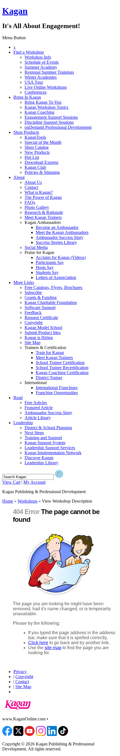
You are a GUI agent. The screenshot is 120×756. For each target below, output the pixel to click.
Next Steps (34, 432)
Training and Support (43, 437)
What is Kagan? (39, 192)
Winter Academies (41, 77)
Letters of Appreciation (56, 277)
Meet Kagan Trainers (43, 217)
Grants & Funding (41, 297)
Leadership (23, 422)
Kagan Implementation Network (53, 452)
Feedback (33, 312)
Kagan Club (35, 167)
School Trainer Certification (60, 362)
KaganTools (35, 137)
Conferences (36, 92)
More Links (23, 282)
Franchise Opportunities (57, 392)
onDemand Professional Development (58, 127)
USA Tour (34, 82)
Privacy (20, 671)
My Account (34, 482)
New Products (37, 152)
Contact (31, 187)
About (19, 177)
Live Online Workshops (46, 87)
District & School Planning (48, 427)
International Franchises (57, 387)
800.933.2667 (61, 719)
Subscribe (33, 292)
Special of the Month (43, 142)
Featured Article (39, 407)
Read (18, 397)
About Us (33, 182)
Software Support (40, 307)
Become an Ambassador (57, 227)
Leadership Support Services (50, 447)
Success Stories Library (56, 242)
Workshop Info (38, 57)
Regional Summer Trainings (49, 72)
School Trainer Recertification (62, 367)
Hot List (32, 157)
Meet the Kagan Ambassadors (62, 232)
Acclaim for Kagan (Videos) (61, 257)
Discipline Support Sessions (49, 122)
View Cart (11, 482)
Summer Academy (41, 67)
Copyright (33, 322)
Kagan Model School (43, 327)
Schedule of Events (42, 62)
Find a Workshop (28, 52)
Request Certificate (41, 317)
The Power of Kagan (43, 197)
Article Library (38, 417)
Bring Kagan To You (43, 102)
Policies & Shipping (42, 172)
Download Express (41, 162)
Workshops (27, 501)
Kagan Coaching (39, 112)
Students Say (47, 272)
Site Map (32, 342)
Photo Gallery (37, 207)
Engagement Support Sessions (51, 117)
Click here (38, 642)
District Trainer (49, 377)
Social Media (36, 247)
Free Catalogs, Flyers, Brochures (53, 287)
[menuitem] (65, 47)
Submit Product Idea (43, 332)
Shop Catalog (37, 147)
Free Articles (36, 402)
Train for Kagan (50, 352)
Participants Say (50, 262)
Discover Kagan (39, 457)
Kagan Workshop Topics (46, 107)
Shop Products (26, 132)
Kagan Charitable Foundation (51, 302)
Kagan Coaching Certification (62, 372)
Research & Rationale (44, 212)
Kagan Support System (45, 442)
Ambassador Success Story (59, 237)
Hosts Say (45, 267)
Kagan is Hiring (39, 337)
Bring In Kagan (27, 97)
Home (7, 501)
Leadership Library (41, 462)
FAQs (30, 202)
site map (53, 647)
